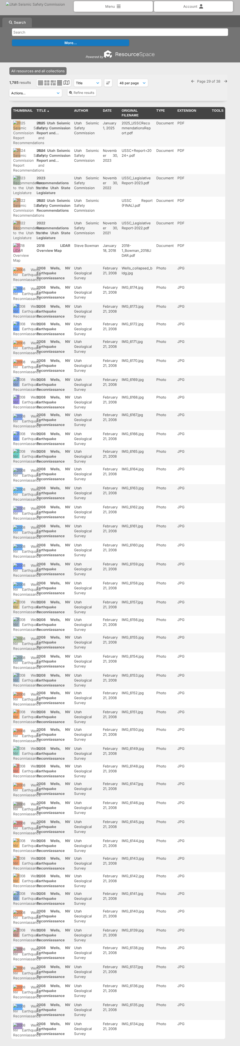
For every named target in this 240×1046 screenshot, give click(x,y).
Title (41, 110)
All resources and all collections (38, 71)
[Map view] (66, 83)
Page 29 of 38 (209, 81)
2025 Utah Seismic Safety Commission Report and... (53, 128)
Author (81, 110)
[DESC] (108, 83)
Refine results (84, 93)
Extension (186, 110)
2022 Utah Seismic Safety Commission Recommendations (53, 205)
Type (160, 110)
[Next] (225, 81)
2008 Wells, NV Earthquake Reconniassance (53, 273)
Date (107, 110)
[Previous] (192, 81)
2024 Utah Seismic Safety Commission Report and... (53, 155)
